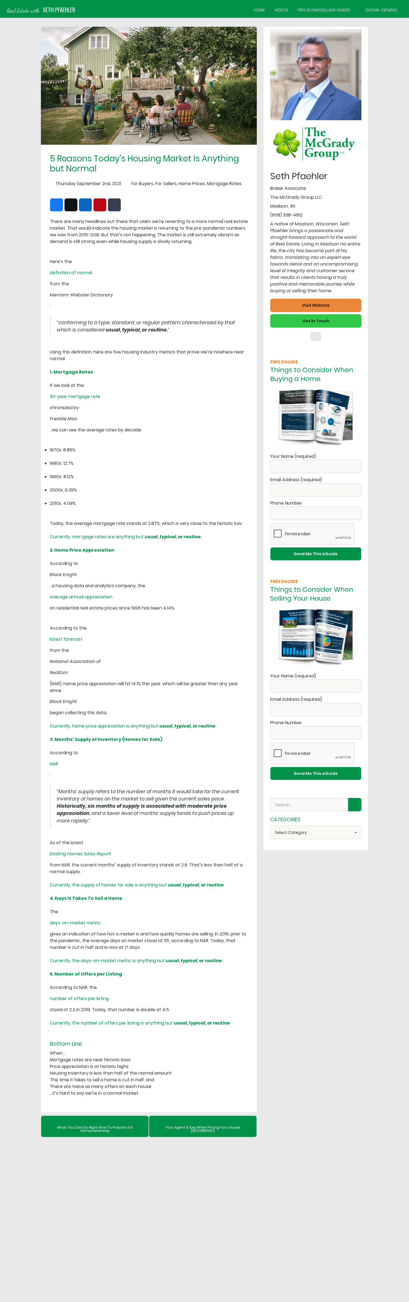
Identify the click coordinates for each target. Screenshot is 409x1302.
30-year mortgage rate (75, 396)
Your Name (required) (293, 456)
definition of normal (71, 272)
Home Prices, (192, 183)
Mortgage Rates (224, 183)
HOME (259, 10)
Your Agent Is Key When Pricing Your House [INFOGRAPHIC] (203, 1129)
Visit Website (316, 305)
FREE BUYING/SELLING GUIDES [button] (323, 10)
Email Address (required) (296, 479)
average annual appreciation (81, 597)
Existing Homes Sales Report (80, 854)
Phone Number (286, 503)
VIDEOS (281, 10)
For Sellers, (166, 183)
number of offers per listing (79, 998)
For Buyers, (142, 183)
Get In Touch (315, 321)
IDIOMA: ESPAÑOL (382, 10)
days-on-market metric (75, 923)
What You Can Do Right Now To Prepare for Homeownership (95, 1129)
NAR (54, 764)
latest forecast (66, 639)
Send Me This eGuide (316, 554)
